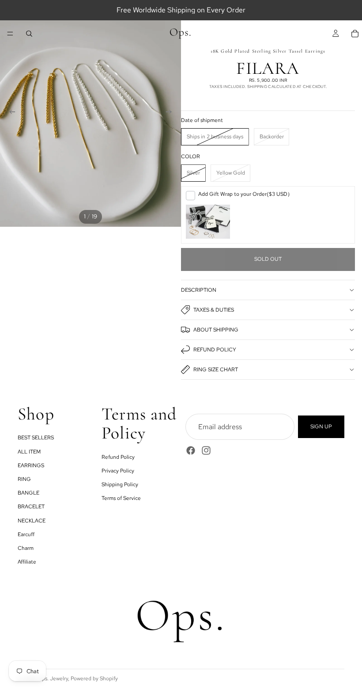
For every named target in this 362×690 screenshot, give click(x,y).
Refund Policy (214, 349)
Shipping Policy (120, 484)
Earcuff (26, 534)
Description (198, 290)
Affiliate (27, 561)
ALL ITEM (29, 451)
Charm (26, 548)
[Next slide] (171, 113)
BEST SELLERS (36, 437)
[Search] (29, 33)
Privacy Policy (118, 470)
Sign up (321, 426)
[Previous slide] (9, 113)
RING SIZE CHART (215, 369)
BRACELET (31, 506)
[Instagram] (206, 450)
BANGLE (28, 492)
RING (24, 479)
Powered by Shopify (94, 678)
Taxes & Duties (213, 309)
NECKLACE (31, 520)
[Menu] (10, 33)
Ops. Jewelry (53, 678)
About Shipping (215, 329)
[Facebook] (190, 450)
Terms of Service (121, 498)
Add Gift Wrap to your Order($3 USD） (245, 194)
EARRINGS (31, 465)
